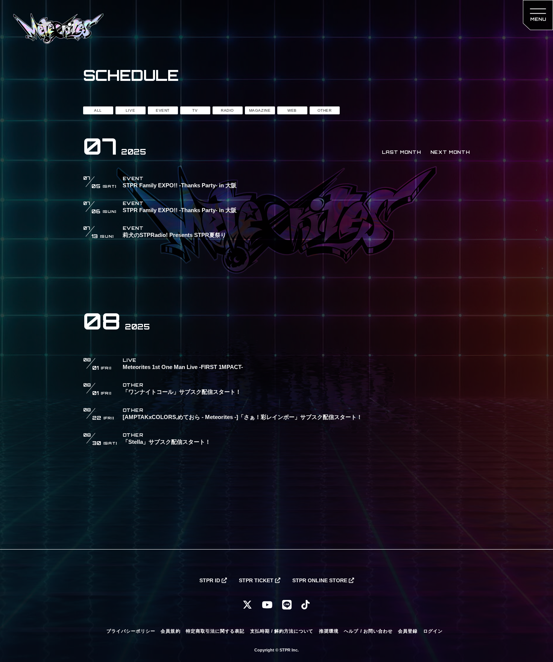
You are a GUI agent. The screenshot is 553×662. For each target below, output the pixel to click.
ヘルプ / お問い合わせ (368, 631)
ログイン (433, 631)
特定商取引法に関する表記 (215, 631)
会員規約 (170, 631)
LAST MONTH (401, 152)
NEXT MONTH (450, 152)
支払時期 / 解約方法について (282, 631)
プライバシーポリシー (130, 631)
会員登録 (408, 631)
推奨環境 (329, 631)
